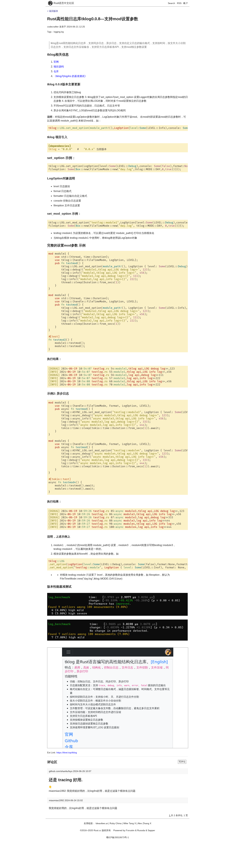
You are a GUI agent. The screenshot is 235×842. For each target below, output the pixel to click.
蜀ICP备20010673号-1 (117, 837)
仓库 (56, 71)
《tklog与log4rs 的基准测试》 (70, 76)
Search (171, 3)
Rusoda (141, 830)
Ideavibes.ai (102, 823)
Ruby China (115, 823)
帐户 (185, 3)
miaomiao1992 (57, 800)
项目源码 (59, 66)
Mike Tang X (129, 823)
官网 (56, 61)
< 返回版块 (52, 11)
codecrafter (53, 26)
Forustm (130, 830)
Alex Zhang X (144, 823)
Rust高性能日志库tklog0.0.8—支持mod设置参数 (92, 18)
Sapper (151, 830)
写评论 (182, 761)
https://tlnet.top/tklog (66, 752)
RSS (179, 3)
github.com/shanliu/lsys (61, 771)
